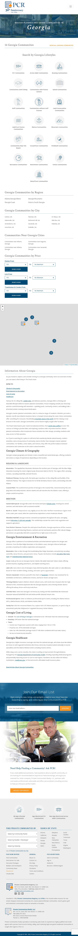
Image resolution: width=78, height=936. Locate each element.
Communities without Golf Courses (39, 109)
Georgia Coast (10, 202)
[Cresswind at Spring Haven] (23, 324)
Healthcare (9, 397)
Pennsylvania (56, 850)
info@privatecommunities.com (24, 891)
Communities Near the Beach (18, 147)
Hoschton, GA (9, 227)
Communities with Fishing (18, 89)
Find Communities (12, 858)
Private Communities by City (19, 851)
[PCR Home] (11, 887)
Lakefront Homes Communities (18, 128)
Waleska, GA (56, 224)
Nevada (54, 835)
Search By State (48, 828)
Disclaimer (32, 868)
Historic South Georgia (36, 202)
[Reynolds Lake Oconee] (37, 323)
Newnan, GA (32, 217)
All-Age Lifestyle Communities (19, 817)
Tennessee (66, 837)
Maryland (55, 832)
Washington (67, 848)
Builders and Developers (13, 866)
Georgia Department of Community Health (31, 655)
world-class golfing (54, 426)
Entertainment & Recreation (15, 391)
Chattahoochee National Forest (22, 557)
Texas (65, 840)
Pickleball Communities (60, 146)
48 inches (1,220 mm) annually (21, 520)
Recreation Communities (18, 164)
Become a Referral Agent (55, 866)
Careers (31, 874)
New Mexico (56, 843)
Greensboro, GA (10, 224)
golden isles (27, 401)
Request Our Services (21, 790)
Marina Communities (39, 127)
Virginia (65, 845)
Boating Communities (59, 73)
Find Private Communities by (21, 828)
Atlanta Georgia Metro (13, 199)
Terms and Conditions (36, 871)
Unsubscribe (10, 874)
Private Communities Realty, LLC (24, 909)
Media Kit (50, 863)
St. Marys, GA (56, 217)
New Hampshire (55, 839)
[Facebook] (16, 893)
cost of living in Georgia (24, 617)
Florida (42, 840)
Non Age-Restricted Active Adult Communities (58, 817)
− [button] (2, 309)
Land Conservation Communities (59, 109)
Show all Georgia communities (61, 45)
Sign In (49, 860)
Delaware (43, 838)
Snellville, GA (32, 227)
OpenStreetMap (74, 364)
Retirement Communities (39, 164)
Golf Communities (18, 108)
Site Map (32, 863)
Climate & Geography (13, 388)
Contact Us (32, 860)
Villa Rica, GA (56, 220)
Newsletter (9, 871)
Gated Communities (60, 89)
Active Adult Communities (39, 73)
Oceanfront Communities (39, 146)
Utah (64, 843)
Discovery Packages (12, 863)
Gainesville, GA (9, 220)
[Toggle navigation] (70, 6)
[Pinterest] (19, 893)
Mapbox (67, 364)
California (43, 835)
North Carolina (54, 846)
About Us (32, 858)
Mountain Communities (59, 127)
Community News (11, 868)
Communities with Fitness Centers (39, 91)
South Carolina (65, 834)
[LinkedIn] (22, 893)
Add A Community (52, 858)
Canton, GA (8, 217)
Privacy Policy (33, 866)
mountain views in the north (44, 419)
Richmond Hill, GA (34, 220)
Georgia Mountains (35, 199)
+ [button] (2, 306)
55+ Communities (18, 69)
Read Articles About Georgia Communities (20, 667)
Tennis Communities (60, 164)
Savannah (45, 575)
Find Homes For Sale (12, 860)
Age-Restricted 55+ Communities (39, 813)
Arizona (42, 832)
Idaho (42, 846)
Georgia (42, 843)
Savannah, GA (32, 224)
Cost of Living (10, 394)
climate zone (51, 504)
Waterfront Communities (39, 181)
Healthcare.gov (20, 660)
